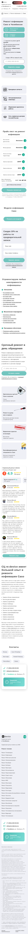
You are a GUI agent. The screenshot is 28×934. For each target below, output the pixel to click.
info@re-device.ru (13, 671)
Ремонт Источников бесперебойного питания (13, 793)
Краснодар (6, 656)
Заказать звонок (14, 260)
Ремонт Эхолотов (6, 795)
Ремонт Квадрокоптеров (8, 798)
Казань (16, 661)
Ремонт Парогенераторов (8, 772)
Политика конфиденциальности (6, 931)
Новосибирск (6, 661)
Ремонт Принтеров (6, 767)
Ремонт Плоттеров (6, 790)
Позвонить (17, 2)
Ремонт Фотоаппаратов (8, 770)
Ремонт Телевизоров (7, 752)
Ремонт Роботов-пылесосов (9, 757)
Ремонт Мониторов (6, 783)
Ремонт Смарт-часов (7, 775)
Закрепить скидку (14, 67)
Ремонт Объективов (7, 778)
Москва (5, 652)
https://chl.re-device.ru (9, 925)
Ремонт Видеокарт (6, 813)
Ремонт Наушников (6, 808)
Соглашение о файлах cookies (19, 931)
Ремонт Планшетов (7, 785)
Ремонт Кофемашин (7, 755)
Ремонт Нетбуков (6, 765)
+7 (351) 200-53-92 (21, 6)
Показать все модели (14, 219)
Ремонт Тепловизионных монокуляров (12, 810)
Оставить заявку (14, 373)
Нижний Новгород (18, 656)
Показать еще (14, 555)
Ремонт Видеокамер (7, 788)
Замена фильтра (7, 168)
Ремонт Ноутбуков (6, 762)
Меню (24, 736)
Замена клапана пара (9, 174)
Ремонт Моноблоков (7, 803)
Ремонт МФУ (5, 780)
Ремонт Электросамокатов (8, 760)
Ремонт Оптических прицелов (9, 800)
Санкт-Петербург (16, 652)
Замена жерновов (7, 161)
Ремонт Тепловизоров (7, 815)
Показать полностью (14, 190)
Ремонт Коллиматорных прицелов (10, 805)
